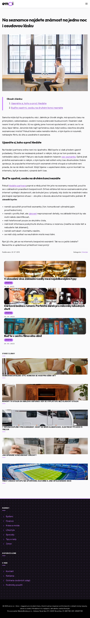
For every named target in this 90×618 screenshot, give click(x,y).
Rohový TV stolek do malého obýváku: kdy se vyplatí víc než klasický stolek (40, 401)
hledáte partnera (17, 186)
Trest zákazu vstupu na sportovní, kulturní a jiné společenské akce (36, 481)
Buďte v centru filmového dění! (23, 336)
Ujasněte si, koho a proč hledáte (29, 103)
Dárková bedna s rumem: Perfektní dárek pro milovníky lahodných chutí (44, 307)
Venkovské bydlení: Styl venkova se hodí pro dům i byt (29, 376)
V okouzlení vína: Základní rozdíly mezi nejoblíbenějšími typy (40, 279)
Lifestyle (84, 252)
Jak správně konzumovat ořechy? (19, 455)
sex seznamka (69, 157)
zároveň (33, 214)
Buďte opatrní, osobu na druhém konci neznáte (37, 108)
